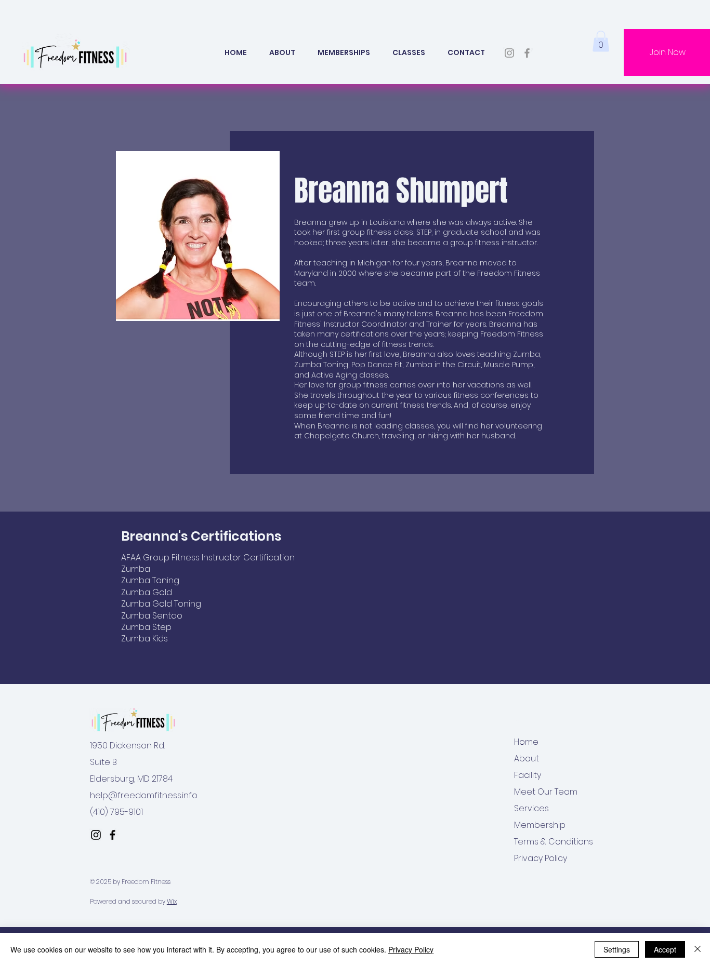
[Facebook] (527, 53)
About (526, 758)
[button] (409, 52)
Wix (172, 901)
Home (526, 742)
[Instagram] (509, 53)
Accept (665, 949)
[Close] (697, 949)
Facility (527, 775)
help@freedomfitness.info (144, 795)
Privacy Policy (410, 949)
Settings (616, 949)
